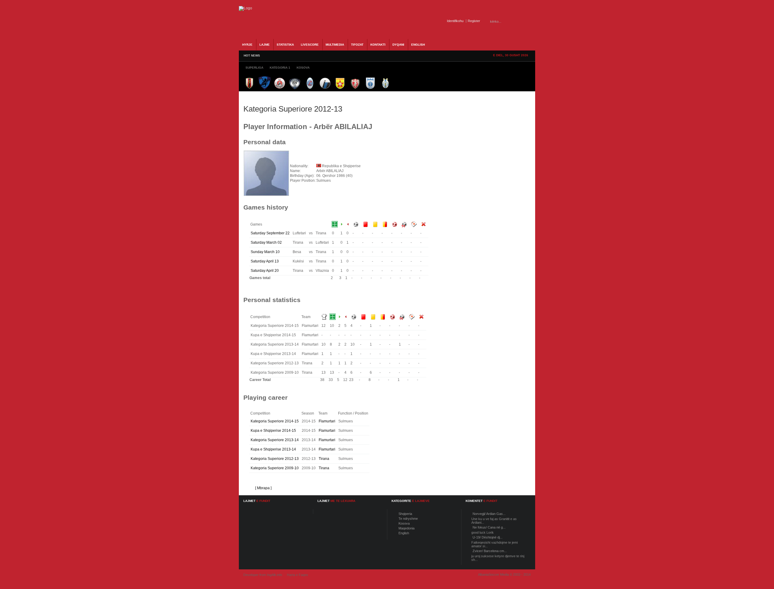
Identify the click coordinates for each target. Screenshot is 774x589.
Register (474, 21)
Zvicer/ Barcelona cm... (490, 551)
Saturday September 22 (270, 233)
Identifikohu (455, 21)
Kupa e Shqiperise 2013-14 (273, 449)
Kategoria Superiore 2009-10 (275, 468)
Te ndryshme (408, 518)
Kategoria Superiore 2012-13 (275, 459)
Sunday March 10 (265, 252)
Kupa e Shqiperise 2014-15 (273, 430)
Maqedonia (406, 528)
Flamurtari (327, 421)
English (403, 533)
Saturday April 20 (265, 270)
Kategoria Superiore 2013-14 (275, 440)
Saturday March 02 (266, 242)
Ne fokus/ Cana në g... (489, 527)
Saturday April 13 (265, 261)
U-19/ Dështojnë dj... (487, 537)
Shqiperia (405, 514)
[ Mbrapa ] (263, 488)
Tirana (324, 459)
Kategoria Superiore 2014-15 (275, 421)
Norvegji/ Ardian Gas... (489, 514)
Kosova (404, 523)
